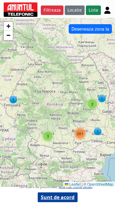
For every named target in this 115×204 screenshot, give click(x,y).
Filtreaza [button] (52, 10)
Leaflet (74, 184)
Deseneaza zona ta (90, 29)
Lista (93, 10)
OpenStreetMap (100, 184)
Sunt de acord (58, 197)
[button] (13, 99)
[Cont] (107, 10)
